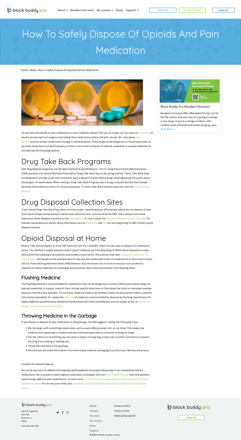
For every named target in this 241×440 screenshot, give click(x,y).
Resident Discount (82, 10)
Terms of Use (121, 410)
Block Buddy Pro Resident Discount (185, 106)
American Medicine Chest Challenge (126, 218)
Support (131, 10)
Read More (166, 129)
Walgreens (92, 222)
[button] (163, 10)
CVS (105, 222)
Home (24, 70)
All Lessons (104, 10)
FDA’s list (69, 297)
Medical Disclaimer (125, 415)
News (119, 10)
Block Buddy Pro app (117, 374)
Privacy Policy (122, 405)
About (61, 10)
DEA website (76, 218)
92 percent (144, 132)
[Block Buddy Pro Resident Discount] (190, 90)
